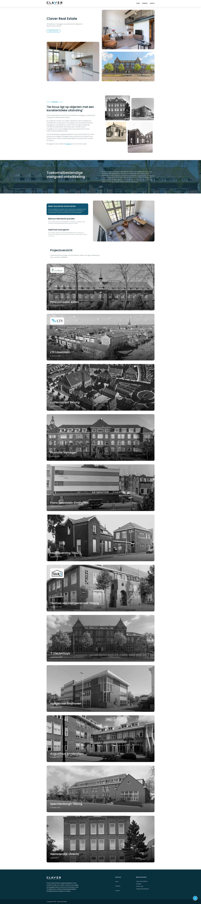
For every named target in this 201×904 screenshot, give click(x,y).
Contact (152, 3)
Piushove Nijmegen (63, 452)
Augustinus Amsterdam (67, 754)
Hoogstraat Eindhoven (65, 703)
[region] (128, 66)
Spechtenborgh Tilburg (66, 804)
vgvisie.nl (68, 144)
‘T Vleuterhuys (60, 653)
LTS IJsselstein (60, 352)
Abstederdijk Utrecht (64, 854)
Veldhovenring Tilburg (65, 553)
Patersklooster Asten (64, 302)
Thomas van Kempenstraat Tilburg (74, 603)
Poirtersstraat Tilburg (65, 402)
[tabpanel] (123, 221)
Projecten (144, 3)
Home (138, 3)
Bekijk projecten (53, 31)
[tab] (67, 209)
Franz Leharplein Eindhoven (69, 503)
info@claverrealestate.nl (142, 889)
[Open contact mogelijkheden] (195, 898)
